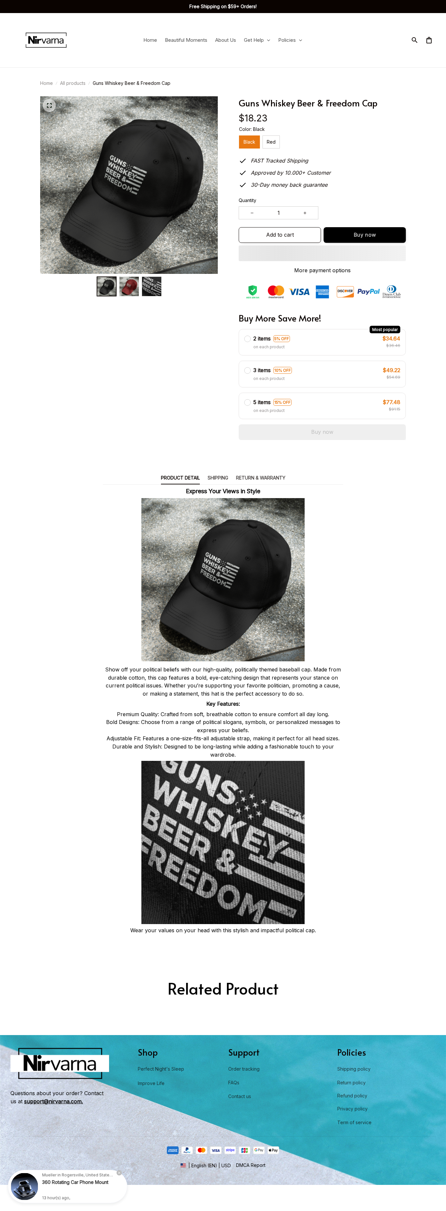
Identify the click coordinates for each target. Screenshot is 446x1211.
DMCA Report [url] (250, 1165)
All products (73, 83)
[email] (53, 1101)
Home (46, 83)
